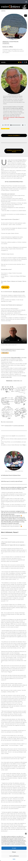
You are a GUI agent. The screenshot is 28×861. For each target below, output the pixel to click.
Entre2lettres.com (19, 441)
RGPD (14, 859)
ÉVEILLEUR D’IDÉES (15, 357)
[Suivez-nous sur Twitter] (18, 62)
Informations (6, 43)
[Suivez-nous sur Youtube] (20, 62)
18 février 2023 (8, 425)
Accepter (14, 848)
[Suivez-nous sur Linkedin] (22, 62)
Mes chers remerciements (7, 421)
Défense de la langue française (10, 41)
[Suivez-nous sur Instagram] (24, 62)
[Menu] (26, 2)
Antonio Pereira (4, 538)
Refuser (14, 852)
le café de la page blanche (18, 425)
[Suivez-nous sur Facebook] (26, 62)
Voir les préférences (14, 856)
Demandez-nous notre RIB (19, 291)
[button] (26, 833)
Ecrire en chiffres (8, 47)
